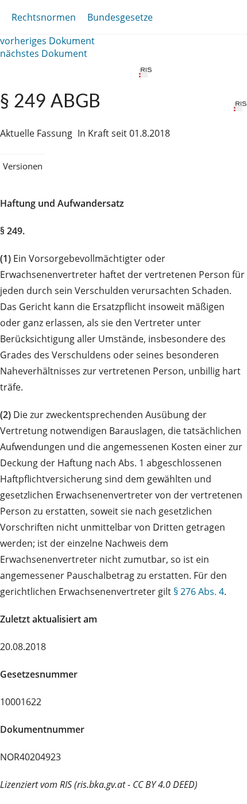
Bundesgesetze (120, 17)
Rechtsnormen (43, 17)
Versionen (23, 166)
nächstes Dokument (43, 53)
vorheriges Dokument (47, 40)
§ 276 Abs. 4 (198, 591)
